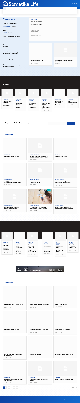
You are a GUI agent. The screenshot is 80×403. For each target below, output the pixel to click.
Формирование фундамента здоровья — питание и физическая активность (7, 247)
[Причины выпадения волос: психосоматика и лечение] (14, 196)
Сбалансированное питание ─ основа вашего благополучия (7, 103)
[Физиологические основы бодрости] (65, 343)
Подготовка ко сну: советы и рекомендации (59, 103)
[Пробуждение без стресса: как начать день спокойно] (14, 368)
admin (32, 39)
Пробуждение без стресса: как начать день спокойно (13, 379)
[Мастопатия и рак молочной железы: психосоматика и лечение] (20, 93)
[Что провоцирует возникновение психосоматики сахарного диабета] (40, 196)
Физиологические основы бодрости (64, 354)
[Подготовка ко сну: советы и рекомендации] (59, 93)
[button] (4, 8)
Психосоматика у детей (32, 243)
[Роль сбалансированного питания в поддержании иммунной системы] (40, 318)
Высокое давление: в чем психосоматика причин (37, 61)
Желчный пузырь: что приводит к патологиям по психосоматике (11, 52)
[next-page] (17, 387)
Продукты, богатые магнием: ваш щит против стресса (14, 355)
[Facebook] (70, 3)
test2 (4, 30)
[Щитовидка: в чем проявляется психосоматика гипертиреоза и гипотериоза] (65, 170)
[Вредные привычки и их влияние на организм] (14, 293)
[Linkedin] (72, 3)
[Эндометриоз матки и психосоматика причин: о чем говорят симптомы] (60, 27)
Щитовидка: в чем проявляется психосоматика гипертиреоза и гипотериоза (63, 182)
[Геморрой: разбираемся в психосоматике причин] (73, 236)
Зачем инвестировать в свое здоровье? (72, 103)
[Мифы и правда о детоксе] (65, 293)
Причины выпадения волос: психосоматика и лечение (11, 207)
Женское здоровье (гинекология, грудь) (35, 19)
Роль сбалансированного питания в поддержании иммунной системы (39, 330)
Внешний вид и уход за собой (10, 59)
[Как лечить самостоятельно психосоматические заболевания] (47, 236)
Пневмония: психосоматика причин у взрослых (12, 45)
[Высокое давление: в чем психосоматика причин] (40, 50)
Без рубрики (5, 60)
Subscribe (71, 123)
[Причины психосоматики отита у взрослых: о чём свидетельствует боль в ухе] (46, 93)
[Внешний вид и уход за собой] (14, 145)
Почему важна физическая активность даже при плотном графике (39, 305)
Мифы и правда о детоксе (61, 304)
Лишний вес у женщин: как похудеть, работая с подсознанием (32, 104)
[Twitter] (74, 3)
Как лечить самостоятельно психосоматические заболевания (11, 24)
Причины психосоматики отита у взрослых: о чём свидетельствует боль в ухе (46, 105)
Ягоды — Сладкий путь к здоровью (64, 379)
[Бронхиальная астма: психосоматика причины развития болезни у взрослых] (40, 145)
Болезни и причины (7, 26)
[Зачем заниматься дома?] (65, 145)
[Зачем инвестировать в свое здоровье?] (72, 93)
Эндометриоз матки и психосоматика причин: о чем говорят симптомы (36, 23)
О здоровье (5, 32)
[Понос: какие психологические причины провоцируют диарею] (40, 170)
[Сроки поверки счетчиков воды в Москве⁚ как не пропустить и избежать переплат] (65, 50)
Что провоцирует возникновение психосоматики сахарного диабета (38, 207)
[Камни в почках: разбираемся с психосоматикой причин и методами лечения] (65, 196)
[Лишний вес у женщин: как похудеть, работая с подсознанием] (33, 93)
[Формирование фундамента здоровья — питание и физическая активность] (7, 236)
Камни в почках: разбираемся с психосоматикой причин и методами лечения (64, 208)
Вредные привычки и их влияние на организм (13, 305)
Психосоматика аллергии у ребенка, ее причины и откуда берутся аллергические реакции (32, 249)
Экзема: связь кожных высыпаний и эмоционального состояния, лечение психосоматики (12, 38)
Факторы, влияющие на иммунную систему (39, 379)
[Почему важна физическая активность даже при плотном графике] (40, 293)
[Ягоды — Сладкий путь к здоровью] (65, 368)
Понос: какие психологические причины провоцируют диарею (13, 65)
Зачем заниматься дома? (61, 156)
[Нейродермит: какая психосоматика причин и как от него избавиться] (14, 170)
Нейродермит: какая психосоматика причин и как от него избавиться (13, 181)
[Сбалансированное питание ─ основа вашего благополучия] (7, 93)
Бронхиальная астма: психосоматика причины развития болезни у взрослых (39, 157)
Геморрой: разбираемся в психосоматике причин (72, 246)
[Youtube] (76, 3)
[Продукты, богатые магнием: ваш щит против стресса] (14, 343)
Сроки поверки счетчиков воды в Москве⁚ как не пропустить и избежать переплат (65, 62)
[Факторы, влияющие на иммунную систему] (40, 368)
